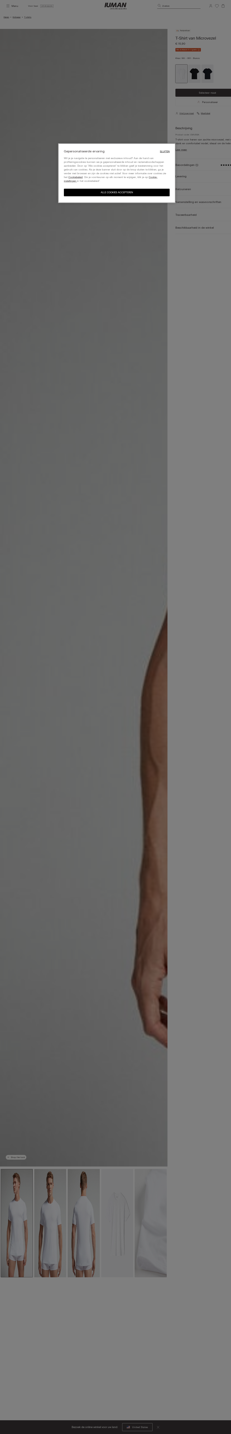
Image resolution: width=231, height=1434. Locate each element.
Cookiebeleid (75, 177)
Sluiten (165, 151)
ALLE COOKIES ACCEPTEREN (117, 192)
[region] (116, 173)
